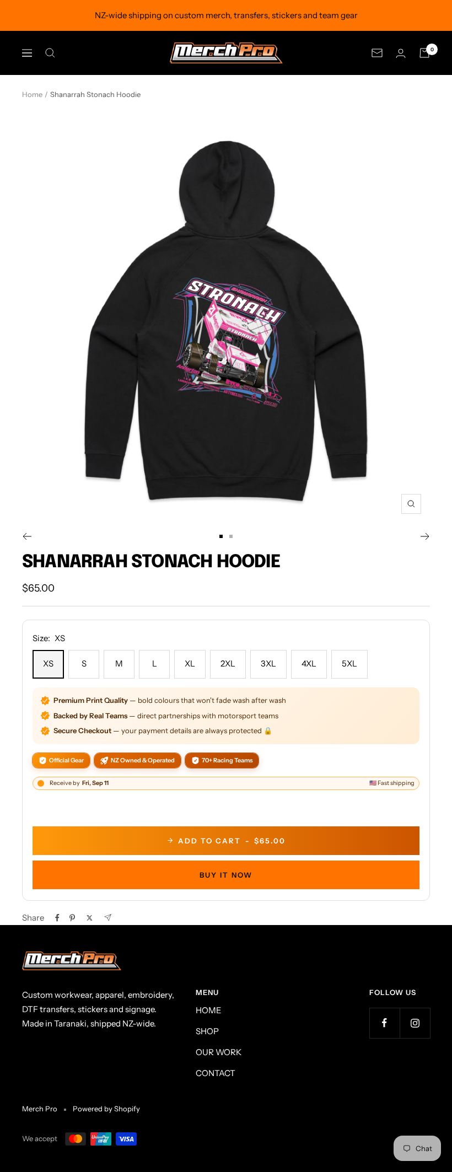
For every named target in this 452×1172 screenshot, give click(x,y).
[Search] (50, 53)
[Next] (425, 536)
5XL (349, 663)
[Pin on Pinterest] (72, 918)
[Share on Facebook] (57, 918)
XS (48, 663)
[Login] (401, 53)
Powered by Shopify (106, 1108)
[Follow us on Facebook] (384, 1023)
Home (32, 94)
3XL (268, 663)
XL (190, 663)
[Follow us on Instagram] (415, 1023)
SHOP (207, 1031)
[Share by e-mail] (107, 917)
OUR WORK (218, 1052)
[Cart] (424, 53)
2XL (227, 663)
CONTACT (215, 1073)
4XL (309, 663)
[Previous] (26, 536)
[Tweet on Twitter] (89, 918)
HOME (209, 1010)
